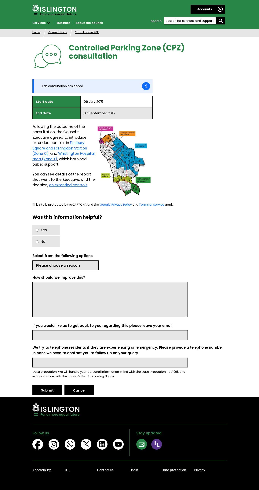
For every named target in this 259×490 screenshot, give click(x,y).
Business (63, 22)
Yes (44, 230)
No (43, 241)
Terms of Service (151, 204)
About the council (89, 22)
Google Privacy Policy (116, 204)
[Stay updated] (143, 445)
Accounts (204, 9)
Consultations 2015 (87, 32)
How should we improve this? (58, 277)
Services (39, 22)
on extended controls (68, 185)
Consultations (57, 32)
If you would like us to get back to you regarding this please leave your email (102, 325)
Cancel (79, 390)
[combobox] (190, 20)
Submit (47, 390)
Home (36, 32)
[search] (221, 20)
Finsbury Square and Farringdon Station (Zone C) (59, 148)
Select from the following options (62, 255)
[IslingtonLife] (158, 445)
